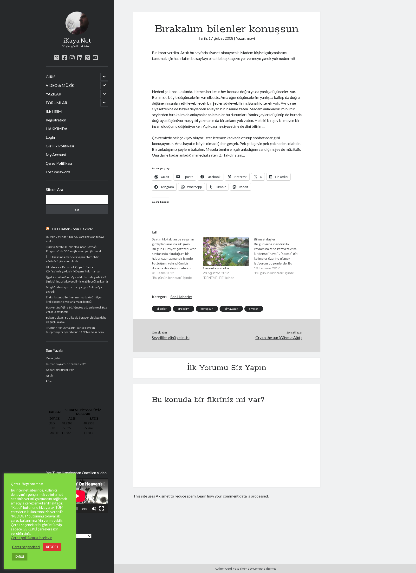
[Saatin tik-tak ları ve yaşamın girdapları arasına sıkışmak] (177, 258)
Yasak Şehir (53, 358)
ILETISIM (54, 111)
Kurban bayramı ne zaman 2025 (66, 364)
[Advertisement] (208, 74)
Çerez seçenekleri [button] (26, 547)
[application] (77, 496)
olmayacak (231, 308)
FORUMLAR (56, 102)
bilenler (162, 308)
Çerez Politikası (59, 163)
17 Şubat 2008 (220, 38)
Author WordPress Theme (232, 568)
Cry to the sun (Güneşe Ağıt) (278, 337)
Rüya (49, 381)
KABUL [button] (20, 557)
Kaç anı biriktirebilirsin (60, 370)
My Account (56, 154)
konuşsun (207, 308)
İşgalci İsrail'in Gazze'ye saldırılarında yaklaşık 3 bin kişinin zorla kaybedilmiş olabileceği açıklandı (77, 279)
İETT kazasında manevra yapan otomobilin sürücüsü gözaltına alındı (72, 259)
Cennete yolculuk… (217, 268)
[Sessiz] (93, 508)
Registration (56, 120)
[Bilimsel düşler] (279, 256)
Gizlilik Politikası (60, 146)
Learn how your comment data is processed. (233, 496)
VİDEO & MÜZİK (60, 85)
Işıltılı (49, 375)
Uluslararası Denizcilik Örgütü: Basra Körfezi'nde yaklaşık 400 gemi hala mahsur (73, 269)
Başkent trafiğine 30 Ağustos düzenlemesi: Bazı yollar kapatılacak (77, 310)
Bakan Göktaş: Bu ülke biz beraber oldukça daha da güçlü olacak (76, 320)
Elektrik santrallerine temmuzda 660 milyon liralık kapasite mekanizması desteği (74, 299)
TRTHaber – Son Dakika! (72, 229)
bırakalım (183, 308)
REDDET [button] (52, 547)
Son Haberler (181, 296)
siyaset (253, 308)
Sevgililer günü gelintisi (170, 337)
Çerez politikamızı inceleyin (31, 538)
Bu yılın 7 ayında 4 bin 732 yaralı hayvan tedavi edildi (75, 239)
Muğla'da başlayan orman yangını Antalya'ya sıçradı (74, 289)
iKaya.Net (77, 41)
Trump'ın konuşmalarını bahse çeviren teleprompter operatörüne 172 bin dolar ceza (75, 330)
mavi (251, 38)
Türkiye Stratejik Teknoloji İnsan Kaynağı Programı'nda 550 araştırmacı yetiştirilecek (74, 249)
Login (50, 137)
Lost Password (58, 172)
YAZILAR (53, 94)
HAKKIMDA (56, 128)
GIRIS (50, 76)
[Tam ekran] (101, 508)
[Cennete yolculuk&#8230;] (226, 251)
